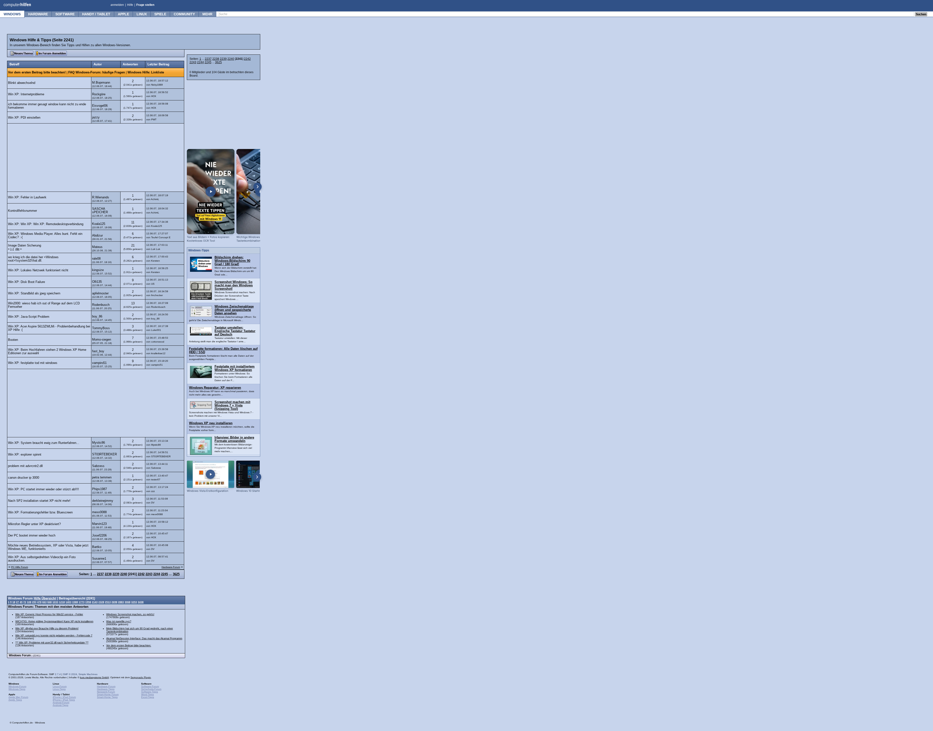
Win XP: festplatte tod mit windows (32, 363)
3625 (218, 62)
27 (17, 602)
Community (184, 14)
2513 (108, 602)
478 (39, 602)
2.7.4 (58, 674)
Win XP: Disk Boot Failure (26, 282)
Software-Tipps (149, 691)
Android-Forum (61, 702)
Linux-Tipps (59, 689)
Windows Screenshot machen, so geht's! (130, 614)
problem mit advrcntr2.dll (25, 466)
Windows (12, 14)
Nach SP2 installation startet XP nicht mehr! (39, 500)
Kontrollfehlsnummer (22, 210)
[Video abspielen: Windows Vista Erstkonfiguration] (210, 474)
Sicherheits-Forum (151, 689)
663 (44, 602)
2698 (114, 602)
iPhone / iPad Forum (64, 697)
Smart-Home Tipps (107, 697)
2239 (223, 59)
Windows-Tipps (17, 689)
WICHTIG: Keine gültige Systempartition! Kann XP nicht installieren (54, 621)
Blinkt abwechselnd (21, 83)
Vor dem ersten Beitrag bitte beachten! (37, 72)
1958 (88, 602)
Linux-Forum (60, 686)
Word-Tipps (147, 694)
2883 (121, 602)
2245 (208, 62)
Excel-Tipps (147, 697)
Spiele (160, 14)
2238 (215, 59)
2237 (208, 59)
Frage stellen (145, 5)
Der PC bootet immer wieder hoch (31, 535)
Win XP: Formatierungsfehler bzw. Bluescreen (40, 512)
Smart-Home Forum (108, 694)
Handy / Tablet (96, 14)
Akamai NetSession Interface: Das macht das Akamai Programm (144, 638)
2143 (95, 602)
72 (24, 602)
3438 (141, 602)
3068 (127, 602)
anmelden (117, 5)
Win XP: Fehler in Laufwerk (27, 197)
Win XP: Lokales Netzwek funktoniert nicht (38, 270)
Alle (17, 248)
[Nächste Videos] (257, 187)
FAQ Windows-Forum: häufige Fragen (96, 72)
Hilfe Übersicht (45, 598)
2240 (230, 59)
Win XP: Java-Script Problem (28, 316)
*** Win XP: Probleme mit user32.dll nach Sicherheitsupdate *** (51, 642)
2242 (247, 59)
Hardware (38, 14)
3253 (134, 602)
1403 (68, 602)
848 (49, 602)
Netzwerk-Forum (106, 691)
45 (21, 602)
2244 (200, 62)
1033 (55, 602)
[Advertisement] (95, 157)
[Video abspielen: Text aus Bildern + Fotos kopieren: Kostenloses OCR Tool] (210, 191)
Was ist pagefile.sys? (118, 621)
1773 (82, 602)
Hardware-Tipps (105, 689)
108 (29, 602)
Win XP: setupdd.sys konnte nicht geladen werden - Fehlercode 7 (53, 635)
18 (13, 602)
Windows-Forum (17, 686)
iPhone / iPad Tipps (64, 699)
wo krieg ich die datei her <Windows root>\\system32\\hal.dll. (33, 258)
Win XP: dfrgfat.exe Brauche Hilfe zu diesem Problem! (46, 628)
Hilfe (130, 5)
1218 (62, 602)
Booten (13, 340)
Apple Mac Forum (18, 697)
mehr (207, 14)
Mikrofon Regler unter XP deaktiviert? (34, 524)
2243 (193, 62)
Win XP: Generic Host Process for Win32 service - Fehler (49, 614)
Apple (123, 14)
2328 (101, 602)
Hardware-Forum (171, 567)
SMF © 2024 (70, 674)
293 (34, 602)
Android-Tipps (60, 705)
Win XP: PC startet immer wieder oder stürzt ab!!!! (43, 489)
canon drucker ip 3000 (23, 477)
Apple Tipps (15, 699)
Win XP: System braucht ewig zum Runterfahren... (43, 443)
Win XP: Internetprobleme (26, 94)
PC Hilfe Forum (19, 567)
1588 (75, 602)
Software (65, 14)
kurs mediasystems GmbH (94, 677)
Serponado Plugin (140, 677)
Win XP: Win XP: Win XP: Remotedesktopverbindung (45, 224)
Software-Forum (150, 686)
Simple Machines (87, 674)
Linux (142, 14)
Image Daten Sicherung (24, 245)
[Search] (921, 14)
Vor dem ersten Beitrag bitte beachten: (128, 645)
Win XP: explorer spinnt (24, 454)
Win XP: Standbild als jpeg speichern (34, 293)
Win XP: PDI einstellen (24, 117)
